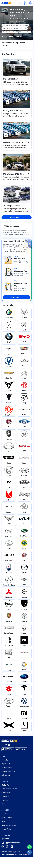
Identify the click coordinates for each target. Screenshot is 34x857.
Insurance (5, 800)
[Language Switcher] (25, 3)
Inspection (5, 796)
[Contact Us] (29, 852)
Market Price (6, 785)
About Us (5, 814)
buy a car (5, 760)
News (3, 804)
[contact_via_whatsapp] (29, 846)
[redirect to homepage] (6, 3)
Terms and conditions (9, 825)
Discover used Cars (8, 771)
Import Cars (6, 764)
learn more (15, 297)
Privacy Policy (6, 829)
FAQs (3, 821)
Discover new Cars (8, 767)
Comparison (6, 793)
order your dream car (9, 789)
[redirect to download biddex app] (8, 749)
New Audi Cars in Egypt (10, 36)
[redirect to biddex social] (3, 846)
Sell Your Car (6, 775)
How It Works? (7, 818)
